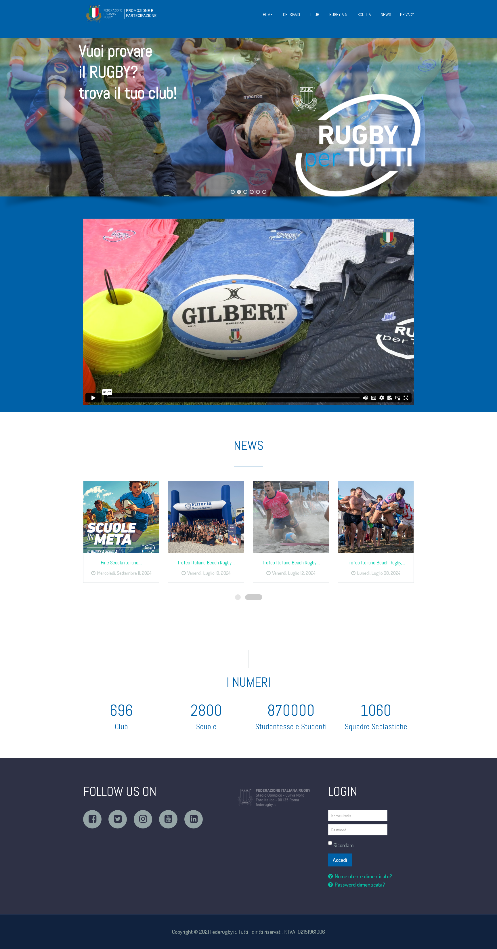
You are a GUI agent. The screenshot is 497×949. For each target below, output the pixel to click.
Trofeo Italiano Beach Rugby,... (206, 563)
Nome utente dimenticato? (363, 876)
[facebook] (92, 819)
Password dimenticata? (360, 884)
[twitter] (117, 819)
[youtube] (168, 819)
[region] (248, 128)
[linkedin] (193, 819)
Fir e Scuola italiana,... (121, 563)
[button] (248, 117)
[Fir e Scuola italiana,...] (121, 517)
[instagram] (143, 819)
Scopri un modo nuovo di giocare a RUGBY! (153, 154)
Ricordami (344, 845)
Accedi (340, 859)
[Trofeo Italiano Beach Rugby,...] (206, 517)
